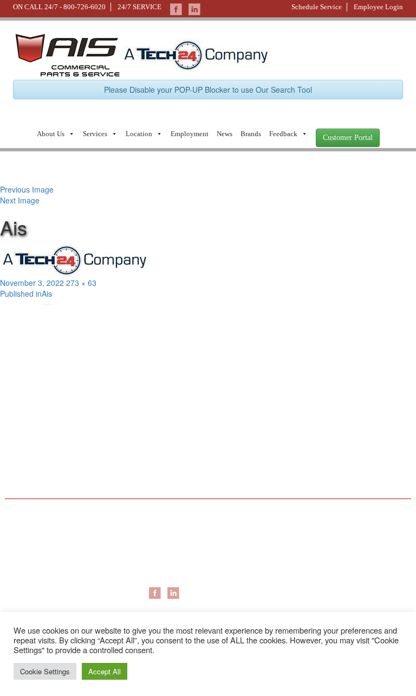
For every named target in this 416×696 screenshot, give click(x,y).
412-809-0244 (34, 415)
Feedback (283, 134)
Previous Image (27, 189)
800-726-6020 (84, 7)
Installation (302, 551)
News (224, 134)
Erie (155, 551)
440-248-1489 (237, 415)
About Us (50, 134)
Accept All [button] (104, 671)
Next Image (20, 200)
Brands (250, 134)
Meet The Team (40, 551)
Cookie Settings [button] (45, 671)
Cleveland (165, 562)
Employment (190, 134)
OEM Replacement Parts (326, 572)
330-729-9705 (34, 472)
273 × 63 (81, 282)
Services (95, 134)
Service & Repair (312, 540)
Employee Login (378, 7)
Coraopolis (166, 540)
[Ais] (195, 53)
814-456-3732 (237, 472)
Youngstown (169, 572)
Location (139, 134)
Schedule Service (316, 7)
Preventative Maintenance (328, 562)
